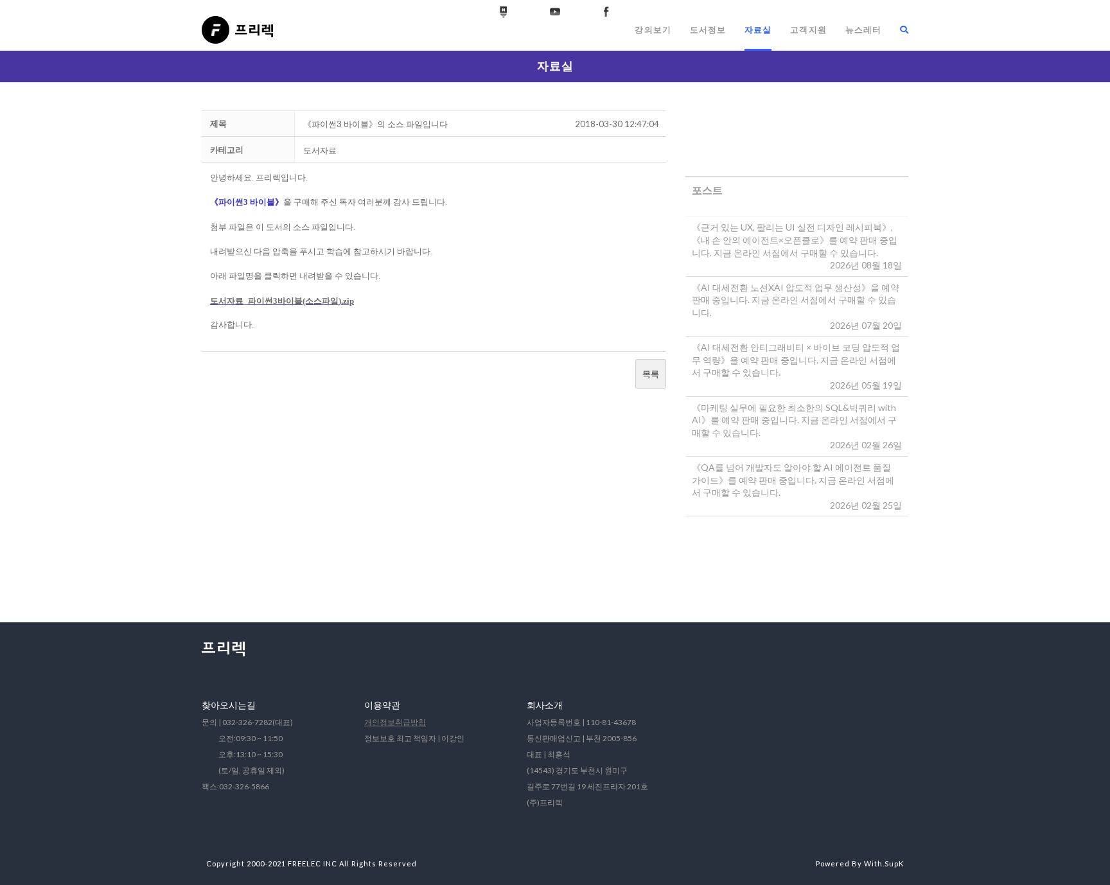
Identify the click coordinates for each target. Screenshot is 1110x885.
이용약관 (382, 704)
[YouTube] (555, 12)
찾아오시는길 (229, 704)
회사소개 (545, 704)
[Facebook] (606, 12)
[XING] (503, 12)
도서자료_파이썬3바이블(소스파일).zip (282, 301)
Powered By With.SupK (860, 863)
